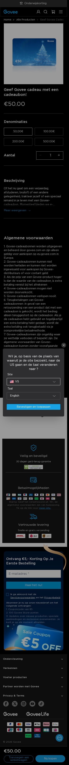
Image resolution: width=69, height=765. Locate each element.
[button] (34, 381)
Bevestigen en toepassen (33, 407)
